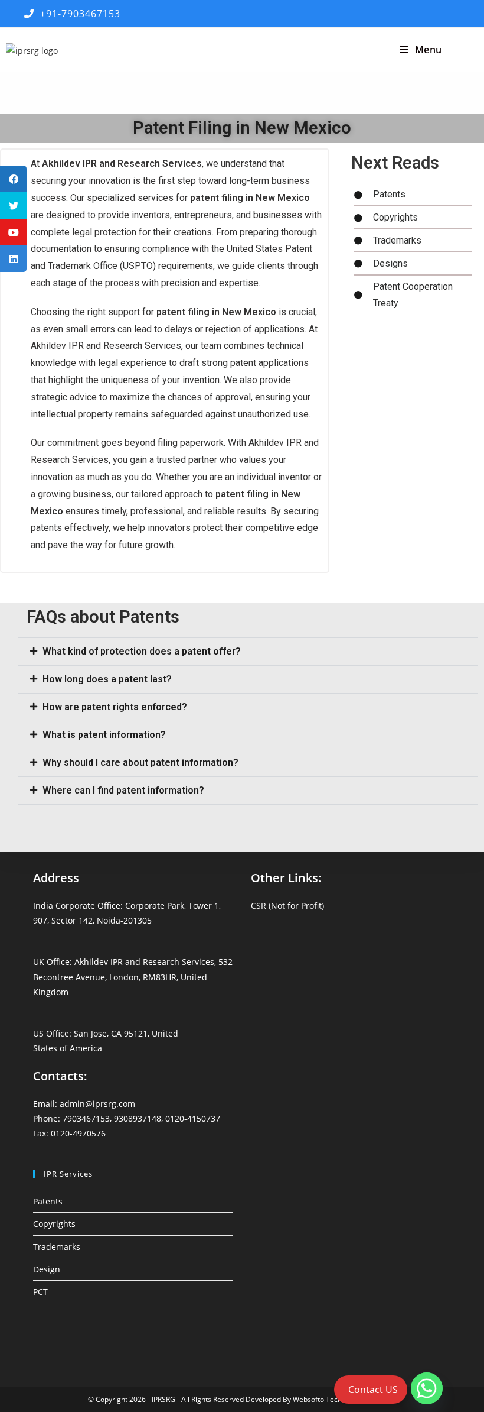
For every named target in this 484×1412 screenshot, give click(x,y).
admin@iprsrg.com (97, 1103)
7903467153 (86, 1118)
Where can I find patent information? (123, 790)
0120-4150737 (192, 1118)
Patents (48, 1201)
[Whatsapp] (427, 1388)
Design (46, 1269)
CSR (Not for (276, 905)
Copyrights (54, 1223)
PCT (40, 1291)
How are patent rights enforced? (114, 707)
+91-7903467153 (77, 13)
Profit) (312, 905)
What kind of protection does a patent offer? (141, 651)
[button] (248, 651)
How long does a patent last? (107, 679)
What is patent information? (104, 734)
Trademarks (56, 1246)
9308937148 (137, 1118)
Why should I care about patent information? (140, 762)
